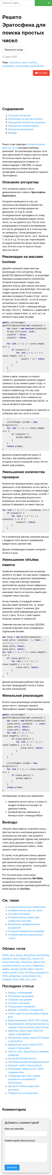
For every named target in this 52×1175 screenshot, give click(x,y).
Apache (39, 969)
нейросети (38, 965)
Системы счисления (19, 914)
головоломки (22, 66)
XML (22, 979)
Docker (23, 969)
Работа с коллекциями (20, 992)
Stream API (39, 962)
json (28, 979)
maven (5, 972)
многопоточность (11, 965)
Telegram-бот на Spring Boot (23, 1093)
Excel (16, 979)
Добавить (12, 1167)
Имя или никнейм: (14, 1129)
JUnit (20, 972)
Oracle (35, 958)
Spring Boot (29, 955)
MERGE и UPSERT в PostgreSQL (26, 1010)
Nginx (31, 969)
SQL (15, 958)
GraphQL (7, 979)
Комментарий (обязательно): (20, 1140)
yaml (33, 979)
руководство (37, 66)
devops (14, 969)
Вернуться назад (14, 49)
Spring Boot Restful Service (22, 1058)
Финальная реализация (20, 129)
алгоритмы (8, 66)
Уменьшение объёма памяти (23, 126)
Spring (18, 955)
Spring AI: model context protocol (25, 1065)
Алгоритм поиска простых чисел (25, 910)
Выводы (12, 133)
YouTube (32, 62)
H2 (41, 958)
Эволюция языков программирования (28, 1062)
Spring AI (7, 958)
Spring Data (43, 955)
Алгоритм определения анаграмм (26, 931)
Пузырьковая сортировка (21, 1006)
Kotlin (5, 955)
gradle (13, 972)
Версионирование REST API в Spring (28, 1020)
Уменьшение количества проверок (26, 122)
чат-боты (26, 965)
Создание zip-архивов (20, 999)
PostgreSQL (25, 958)
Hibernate (14, 962)
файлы (6, 969)
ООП (5, 976)
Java (24, 62)
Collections (14, 62)
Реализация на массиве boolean (25, 119)
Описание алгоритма (19, 115)
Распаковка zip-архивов (21, 996)
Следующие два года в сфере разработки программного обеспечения (24, 1079)
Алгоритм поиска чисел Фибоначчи (26, 907)
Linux (5, 962)
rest (38, 976)
